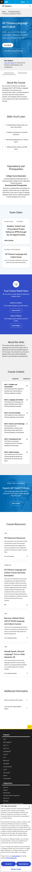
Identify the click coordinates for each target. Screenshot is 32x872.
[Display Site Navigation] (30, 6)
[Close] (29, 807)
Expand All (15, 378)
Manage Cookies (16, 869)
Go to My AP (7, 45)
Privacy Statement (11, 858)
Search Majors (16, 325)
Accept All (8, 864)
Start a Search (16, 503)
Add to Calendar (8, 240)
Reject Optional (23, 864)
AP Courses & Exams (14, 11)
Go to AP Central (9, 63)
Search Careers (16, 310)
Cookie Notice (16, 856)
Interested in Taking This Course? (13, 51)
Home (3, 11)
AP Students (7, 6)
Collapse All (26, 378)
